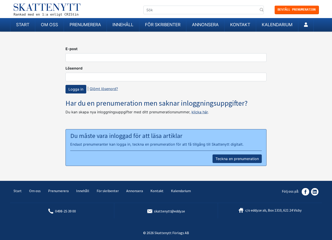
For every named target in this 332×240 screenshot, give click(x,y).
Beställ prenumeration (297, 9)
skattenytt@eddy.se (169, 211)
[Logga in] (305, 25)
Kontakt (240, 24)
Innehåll (122, 24)
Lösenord (73, 68)
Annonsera (205, 24)
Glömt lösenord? (104, 88)
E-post (71, 49)
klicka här (200, 112)
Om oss (49, 24)
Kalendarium (277, 24)
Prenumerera (85, 24)
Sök (262, 10)
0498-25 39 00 (65, 211)
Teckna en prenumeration (237, 158)
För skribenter (162, 24)
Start (22, 24)
